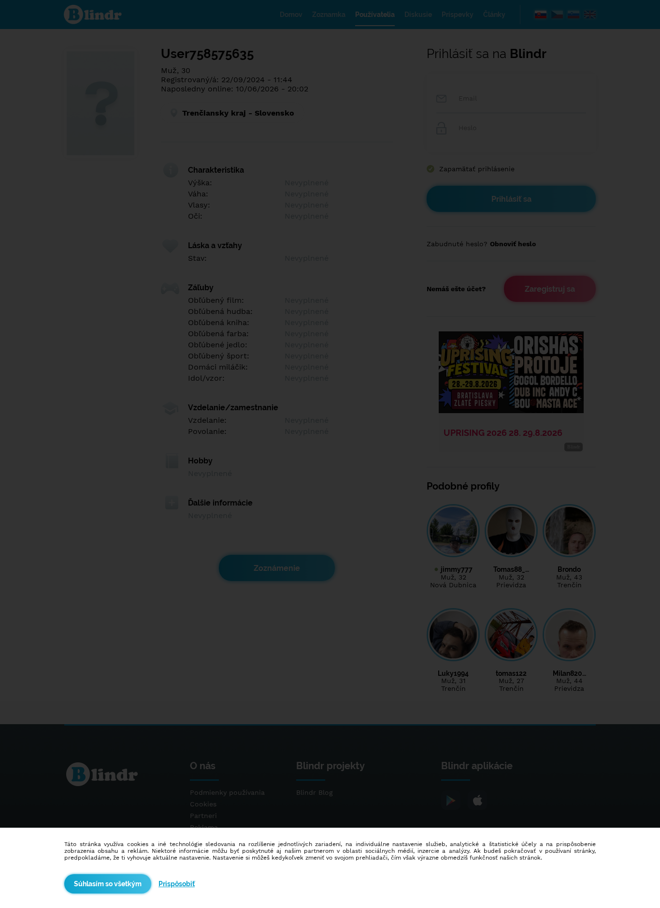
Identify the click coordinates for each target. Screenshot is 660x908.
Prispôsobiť (176, 884)
